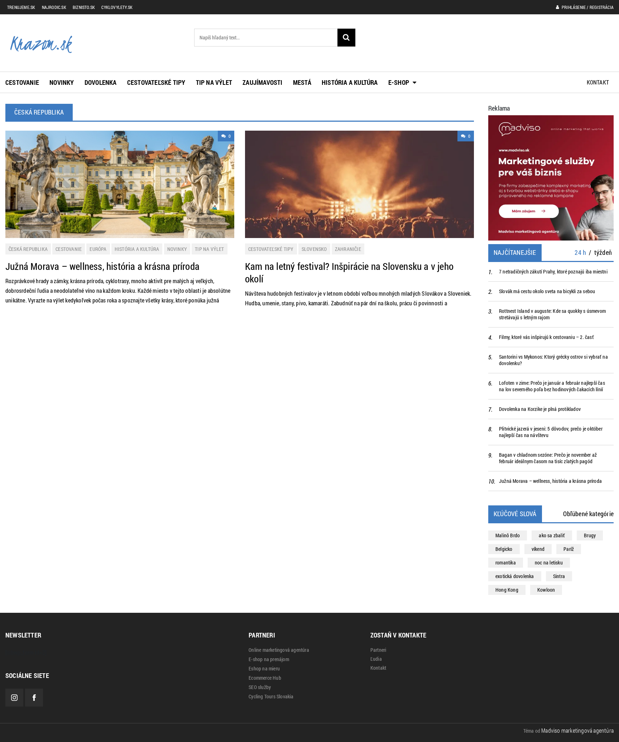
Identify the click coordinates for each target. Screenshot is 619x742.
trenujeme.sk (21, 7)
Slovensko (314, 249)
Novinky (61, 82)
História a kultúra (350, 82)
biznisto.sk (84, 7)
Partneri (378, 650)
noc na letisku (549, 562)
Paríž (568, 548)
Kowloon (546, 589)
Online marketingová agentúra (279, 650)
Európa (98, 249)
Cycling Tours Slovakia (271, 696)
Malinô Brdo (507, 535)
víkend (538, 548)
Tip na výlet (214, 82)
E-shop (398, 82)
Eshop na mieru (264, 668)
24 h (580, 252)
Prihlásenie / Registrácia (587, 7)
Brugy (590, 535)
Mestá (302, 82)
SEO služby (260, 687)
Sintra (559, 576)
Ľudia (376, 659)
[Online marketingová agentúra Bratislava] (551, 177)
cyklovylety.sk (117, 7)
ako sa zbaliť (552, 535)
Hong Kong (506, 589)
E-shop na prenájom (269, 659)
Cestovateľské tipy (156, 82)
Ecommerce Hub (265, 678)
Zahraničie (348, 249)
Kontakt (598, 82)
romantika (505, 562)
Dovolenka (101, 82)
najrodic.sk (54, 7)
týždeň (603, 252)
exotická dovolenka (514, 576)
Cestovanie (22, 82)
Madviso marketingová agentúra (577, 730)
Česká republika (28, 249)
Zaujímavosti (262, 82)
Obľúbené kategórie (588, 513)
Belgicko (504, 548)
